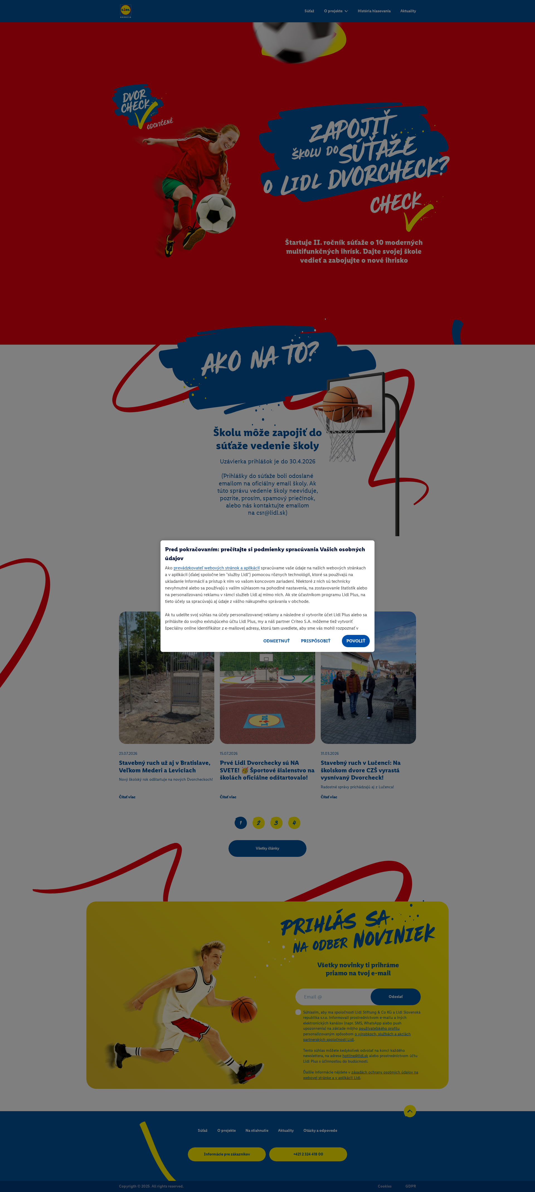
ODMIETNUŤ (276, 641)
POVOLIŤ (355, 641)
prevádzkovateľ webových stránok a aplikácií (217, 567)
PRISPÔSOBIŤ (315, 641)
